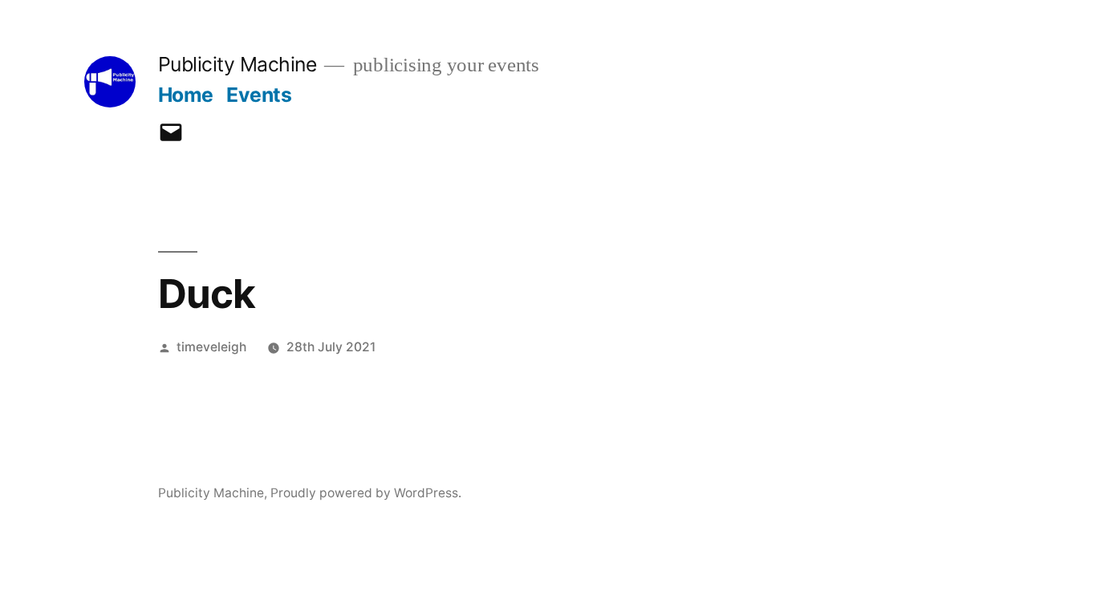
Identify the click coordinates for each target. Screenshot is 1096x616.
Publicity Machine (237, 64)
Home (185, 95)
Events (258, 95)
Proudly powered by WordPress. (365, 492)
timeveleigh (211, 347)
